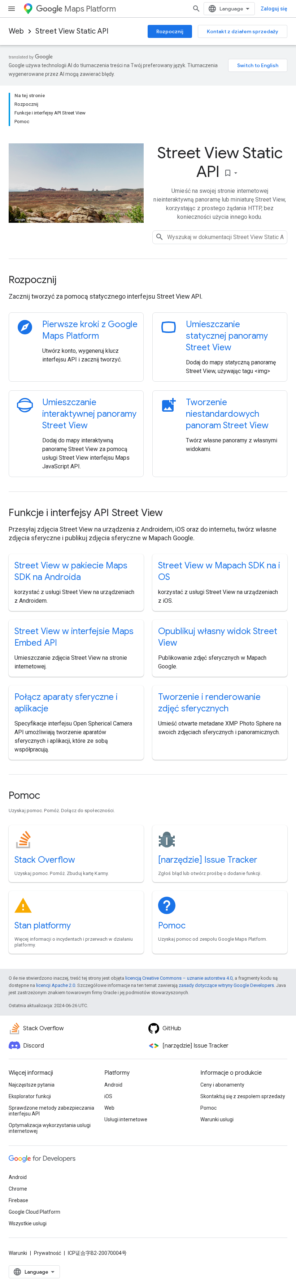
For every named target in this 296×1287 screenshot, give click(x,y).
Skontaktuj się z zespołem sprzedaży (242, 1096)
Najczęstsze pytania (32, 1085)
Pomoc (172, 925)
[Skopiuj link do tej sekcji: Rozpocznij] (66, 280)
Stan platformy (42, 925)
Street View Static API (71, 31)
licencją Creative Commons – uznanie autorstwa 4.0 (178, 978)
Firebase (18, 1200)
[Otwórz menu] (11, 8)
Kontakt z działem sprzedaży (242, 31)
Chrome (18, 1189)
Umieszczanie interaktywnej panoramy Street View (89, 414)
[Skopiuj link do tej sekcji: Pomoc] (50, 796)
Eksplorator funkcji (30, 1096)
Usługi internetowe (125, 1119)
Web (16, 31)
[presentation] (148, 279)
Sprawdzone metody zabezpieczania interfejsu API (51, 1111)
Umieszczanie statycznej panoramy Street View (227, 336)
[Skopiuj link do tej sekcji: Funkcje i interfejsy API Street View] (172, 513)
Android (113, 1085)
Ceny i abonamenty (222, 1085)
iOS (108, 1096)
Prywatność (47, 1253)
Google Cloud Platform (34, 1212)
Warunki (18, 1253)
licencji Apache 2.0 (55, 985)
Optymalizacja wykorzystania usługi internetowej (50, 1128)
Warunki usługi (217, 1119)
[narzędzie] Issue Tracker (207, 859)
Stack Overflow (44, 859)
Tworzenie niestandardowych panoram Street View (227, 414)
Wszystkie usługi (28, 1223)
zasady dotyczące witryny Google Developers (226, 985)
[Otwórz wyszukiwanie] (196, 8)
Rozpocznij (169, 31)
